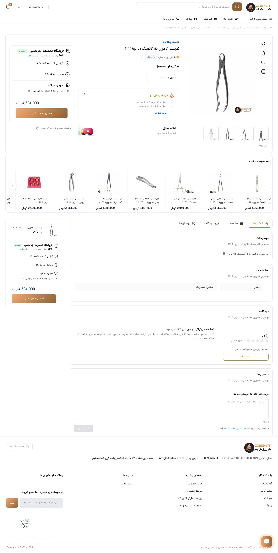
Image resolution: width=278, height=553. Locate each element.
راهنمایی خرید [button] (194, 475)
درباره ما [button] (128, 475)
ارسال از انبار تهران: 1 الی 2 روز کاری (152, 102)
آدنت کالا (267, 484)
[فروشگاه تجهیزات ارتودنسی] (259, 7)
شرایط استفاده (194, 491)
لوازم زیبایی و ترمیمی (238, 28)
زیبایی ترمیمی (259, 28)
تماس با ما (266, 491)
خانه (270, 28)
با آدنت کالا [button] (265, 475)
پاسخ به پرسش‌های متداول (188, 506)
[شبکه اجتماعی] (60, 483)
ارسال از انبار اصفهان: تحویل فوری (152, 106)
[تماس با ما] (267, 542)
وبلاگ (268, 506)
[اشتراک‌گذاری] (263, 44)
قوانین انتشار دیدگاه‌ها (233, 428)
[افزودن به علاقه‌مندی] (263, 62)
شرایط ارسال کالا (159, 95)
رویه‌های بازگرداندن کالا (190, 498)
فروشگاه (268, 498)
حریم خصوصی (194, 484)
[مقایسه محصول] (263, 71)
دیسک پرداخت (217, 28)
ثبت (12, 503)
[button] (13, 186)
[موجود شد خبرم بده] (263, 53)
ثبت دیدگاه (246, 357)
